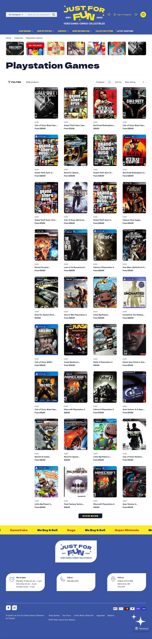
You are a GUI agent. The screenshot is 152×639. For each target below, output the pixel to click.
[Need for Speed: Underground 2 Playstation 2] (75, 150)
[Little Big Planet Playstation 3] (105, 292)
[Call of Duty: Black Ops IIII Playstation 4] (46, 387)
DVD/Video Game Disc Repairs (62, 619)
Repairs (111, 615)
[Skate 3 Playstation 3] (105, 339)
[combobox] (31, 14)
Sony (37, 122)
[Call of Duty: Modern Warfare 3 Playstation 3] (134, 434)
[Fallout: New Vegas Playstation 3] (134, 197)
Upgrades (100, 615)
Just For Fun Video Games (24, 615)
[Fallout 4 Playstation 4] (105, 245)
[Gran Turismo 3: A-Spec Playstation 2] (134, 387)
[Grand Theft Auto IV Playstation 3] (105, 150)
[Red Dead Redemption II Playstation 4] (134, 150)
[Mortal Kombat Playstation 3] (46, 245)
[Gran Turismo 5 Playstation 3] (134, 481)
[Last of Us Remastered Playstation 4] (75, 245)
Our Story (66, 615)
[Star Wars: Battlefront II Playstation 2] (134, 245)
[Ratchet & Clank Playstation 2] (46, 434)
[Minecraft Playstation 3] (75, 387)
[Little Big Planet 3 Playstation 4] (46, 481)
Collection (18, 38)
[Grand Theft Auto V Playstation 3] (105, 197)
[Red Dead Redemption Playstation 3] (105, 103)
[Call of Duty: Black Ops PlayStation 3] (134, 103)
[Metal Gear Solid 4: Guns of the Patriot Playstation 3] (134, 339)
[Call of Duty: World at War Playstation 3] (75, 197)
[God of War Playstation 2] (75, 292)
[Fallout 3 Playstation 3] (105, 387)
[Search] (53, 14)
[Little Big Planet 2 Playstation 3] (105, 434)
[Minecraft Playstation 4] (105, 481)
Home (8, 38)
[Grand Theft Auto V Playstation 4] (46, 150)
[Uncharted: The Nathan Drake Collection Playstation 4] (134, 292)
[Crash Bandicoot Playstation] (75, 339)
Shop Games (54, 615)
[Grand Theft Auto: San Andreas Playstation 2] (75, 103)
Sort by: (118, 82)
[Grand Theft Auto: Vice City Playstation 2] (46, 197)
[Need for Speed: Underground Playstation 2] (75, 434)
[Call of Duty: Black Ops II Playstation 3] (46, 103)
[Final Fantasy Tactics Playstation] (75, 481)
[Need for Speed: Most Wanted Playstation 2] (46, 292)
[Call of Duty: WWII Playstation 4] (46, 339)
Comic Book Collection (84, 615)
